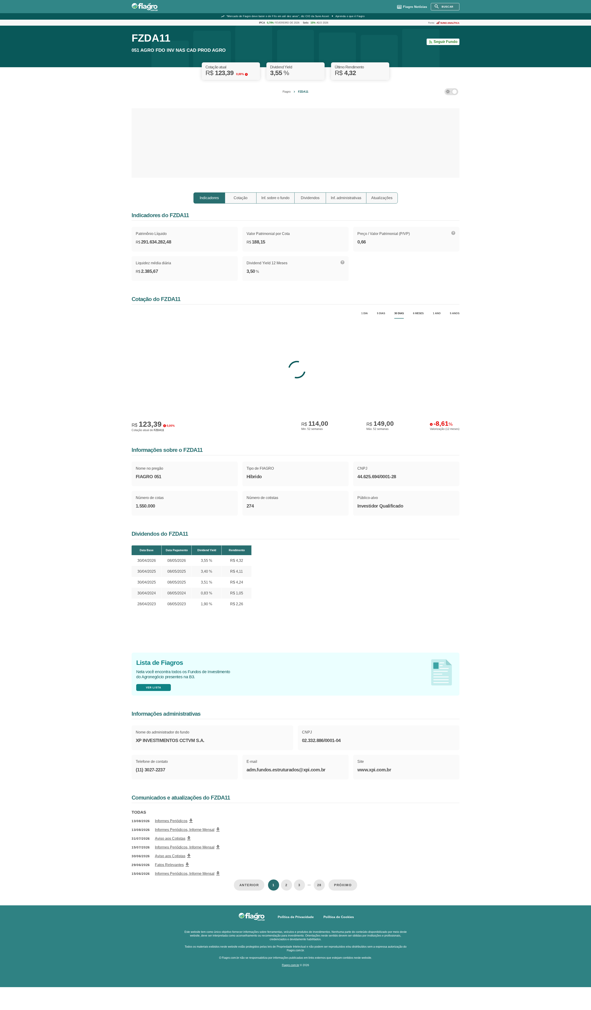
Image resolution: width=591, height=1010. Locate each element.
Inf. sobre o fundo (275, 198)
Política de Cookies (338, 917)
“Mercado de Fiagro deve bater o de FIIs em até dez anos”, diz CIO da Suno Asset (277, 16)
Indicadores (209, 198)
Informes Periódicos (171, 821)
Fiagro (287, 91)
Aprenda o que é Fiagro (350, 16)
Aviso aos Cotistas (170, 838)
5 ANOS (454, 313)
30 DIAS (399, 313)
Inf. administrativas (346, 198)
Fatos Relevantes (169, 865)
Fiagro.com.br (290, 965)
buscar (447, 6)
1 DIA (364, 313)
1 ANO (437, 313)
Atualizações (381, 198)
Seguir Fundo (446, 42)
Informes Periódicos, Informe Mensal (184, 830)
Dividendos (310, 198)
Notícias (415, 7)
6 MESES (418, 313)
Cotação (240, 198)
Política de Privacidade (296, 917)
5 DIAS (381, 313)
